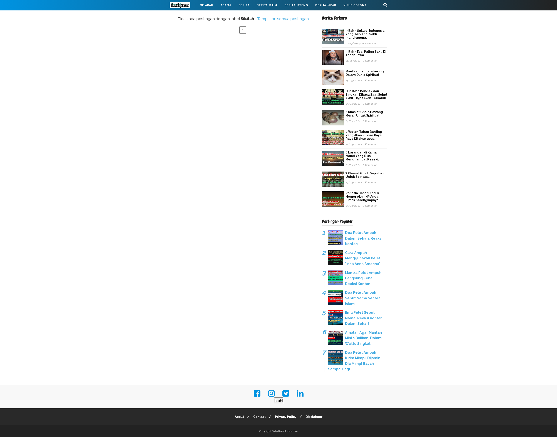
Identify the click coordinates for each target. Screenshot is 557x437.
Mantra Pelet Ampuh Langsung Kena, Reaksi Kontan (363, 278)
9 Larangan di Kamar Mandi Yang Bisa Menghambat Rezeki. (362, 156)
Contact (259, 417)
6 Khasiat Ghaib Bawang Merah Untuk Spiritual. (364, 113)
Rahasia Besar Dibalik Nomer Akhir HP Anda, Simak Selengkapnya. (362, 196)
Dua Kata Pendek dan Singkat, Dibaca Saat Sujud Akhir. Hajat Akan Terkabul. (366, 94)
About (239, 417)
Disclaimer (314, 417)
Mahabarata (183, 15)
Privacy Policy (285, 417)
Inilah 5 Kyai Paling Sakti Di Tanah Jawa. (366, 53)
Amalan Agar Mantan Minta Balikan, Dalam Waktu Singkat (363, 338)
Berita (244, 5)
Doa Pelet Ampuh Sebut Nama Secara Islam (363, 298)
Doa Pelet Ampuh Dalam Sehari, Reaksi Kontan (363, 238)
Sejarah (206, 5)
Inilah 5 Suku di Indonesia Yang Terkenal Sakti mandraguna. (365, 34)
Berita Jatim (267, 5)
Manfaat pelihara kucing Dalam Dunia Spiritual (365, 73)
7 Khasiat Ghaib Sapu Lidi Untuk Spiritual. (365, 175)
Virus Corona (355, 5)
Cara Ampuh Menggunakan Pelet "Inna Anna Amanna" (363, 258)
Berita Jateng (296, 5)
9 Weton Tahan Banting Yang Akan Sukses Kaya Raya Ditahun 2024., (364, 135)
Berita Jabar (325, 5)
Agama (226, 5)
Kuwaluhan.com (288, 431)
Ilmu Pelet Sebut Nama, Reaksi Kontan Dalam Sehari (364, 318)
